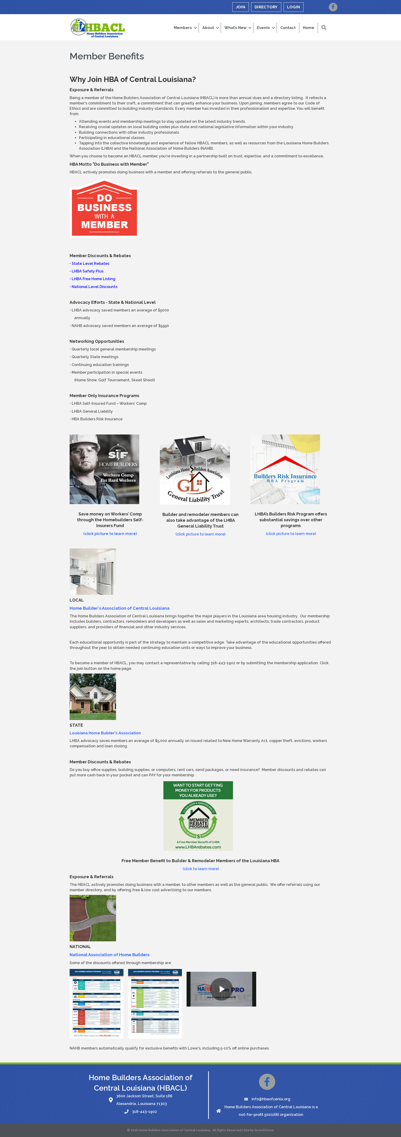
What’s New (235, 28)
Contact (288, 28)
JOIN (240, 7)
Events (263, 28)
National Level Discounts (94, 287)
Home (308, 28)
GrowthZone (264, 1130)
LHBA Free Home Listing (93, 279)
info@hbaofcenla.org (271, 1099)
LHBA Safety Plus (87, 271)
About (208, 28)
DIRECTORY (266, 7)
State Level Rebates (90, 263)
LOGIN (293, 7)
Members (183, 28)
